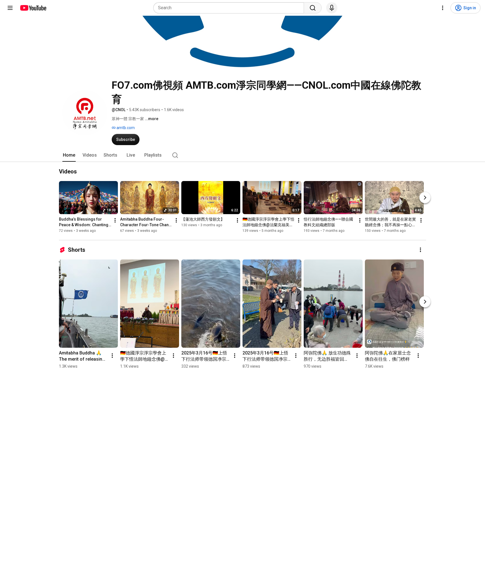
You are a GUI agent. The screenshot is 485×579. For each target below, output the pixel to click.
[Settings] (442, 7)
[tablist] (242, 155)
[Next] (425, 197)
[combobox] (230, 7)
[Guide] (10, 7)
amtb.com (125, 127)
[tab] (69, 155)
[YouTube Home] (33, 8)
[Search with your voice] (331, 7)
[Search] (313, 7)
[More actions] (115, 220)
